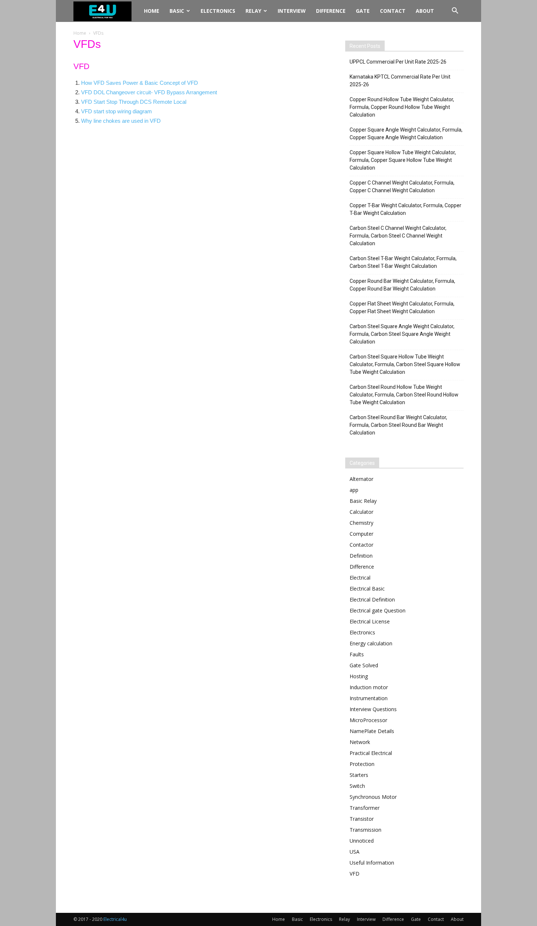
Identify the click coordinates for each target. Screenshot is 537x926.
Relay (253, 10)
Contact (392, 10)
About (425, 10)
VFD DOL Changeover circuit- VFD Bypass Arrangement (149, 92)
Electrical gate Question (377, 610)
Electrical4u (115, 919)
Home (151, 10)
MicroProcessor (368, 720)
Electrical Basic (367, 588)
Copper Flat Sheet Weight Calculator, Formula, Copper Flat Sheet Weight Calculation (402, 307)
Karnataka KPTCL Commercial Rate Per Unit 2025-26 (400, 80)
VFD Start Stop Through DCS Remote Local (133, 102)
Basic (177, 10)
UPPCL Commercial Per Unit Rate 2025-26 (398, 62)
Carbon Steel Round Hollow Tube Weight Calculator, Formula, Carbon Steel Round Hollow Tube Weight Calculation (404, 394)
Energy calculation (371, 643)
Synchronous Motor (373, 796)
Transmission (365, 829)
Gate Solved (364, 665)
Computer (361, 533)
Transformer (365, 807)
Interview (292, 10)
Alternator (361, 478)
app (354, 489)
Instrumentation (369, 698)
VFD (354, 873)
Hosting (359, 676)
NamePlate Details (372, 731)
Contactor (361, 544)
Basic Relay (363, 500)
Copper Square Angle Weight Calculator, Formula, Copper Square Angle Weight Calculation (406, 133)
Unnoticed (362, 840)
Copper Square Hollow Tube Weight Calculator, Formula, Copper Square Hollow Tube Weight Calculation (403, 160)
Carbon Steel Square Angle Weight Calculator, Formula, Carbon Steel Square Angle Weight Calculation (402, 334)
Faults (357, 654)
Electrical (360, 577)
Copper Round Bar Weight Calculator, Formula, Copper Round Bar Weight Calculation (402, 285)
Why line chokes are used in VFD (121, 121)
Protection (362, 763)
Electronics (218, 10)
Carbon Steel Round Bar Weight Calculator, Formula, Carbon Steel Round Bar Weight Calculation (398, 425)
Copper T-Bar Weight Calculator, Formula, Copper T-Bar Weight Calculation (405, 209)
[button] (455, 11)
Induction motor (369, 687)
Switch (357, 785)
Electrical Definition (372, 599)
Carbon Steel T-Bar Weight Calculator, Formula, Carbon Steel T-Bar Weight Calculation (403, 262)
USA (354, 851)
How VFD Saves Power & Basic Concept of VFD (139, 83)
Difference (331, 10)
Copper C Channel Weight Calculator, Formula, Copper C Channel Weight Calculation (402, 186)
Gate (363, 10)
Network (360, 742)
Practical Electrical (371, 752)
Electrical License (370, 621)
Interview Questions (373, 709)
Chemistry (361, 522)
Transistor (362, 818)
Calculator (361, 511)
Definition (361, 555)
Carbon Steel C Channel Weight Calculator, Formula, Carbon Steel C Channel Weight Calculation (398, 235)
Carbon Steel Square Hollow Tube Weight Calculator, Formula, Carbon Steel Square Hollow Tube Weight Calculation (405, 364)
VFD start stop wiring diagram (116, 111)
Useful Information (372, 862)
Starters (359, 774)
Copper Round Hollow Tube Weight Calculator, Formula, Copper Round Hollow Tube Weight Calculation (402, 107)
